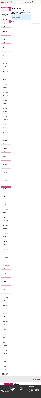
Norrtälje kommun (5, 185)
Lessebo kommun (5, 148)
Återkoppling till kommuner (4, 21)
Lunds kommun (4, 156)
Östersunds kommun (5, 302)
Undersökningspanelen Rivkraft (4, 371)
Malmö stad (4, 161)
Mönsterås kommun (5, 177)
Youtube (31, 391)
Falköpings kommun (5, 321)
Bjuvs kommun (4, 44)
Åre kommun (4, 294)
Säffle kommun (4, 236)
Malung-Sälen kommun (5, 342)
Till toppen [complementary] (16, 383)
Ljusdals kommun (5, 151)
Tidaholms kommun (5, 249)
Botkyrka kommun (5, 52)
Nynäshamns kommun (5, 350)
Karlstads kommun (5, 124)
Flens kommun (4, 68)
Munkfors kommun (5, 175)
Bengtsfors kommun (5, 39)
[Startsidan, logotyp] (34, 387)
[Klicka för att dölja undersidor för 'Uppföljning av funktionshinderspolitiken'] (10, 9)
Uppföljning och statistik (5, 7)
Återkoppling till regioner (5, 19)
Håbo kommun (4, 103)
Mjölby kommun (5, 167)
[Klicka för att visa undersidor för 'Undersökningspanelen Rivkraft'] (10, 371)
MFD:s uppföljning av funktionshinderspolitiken (5, 11)
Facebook (31, 389)
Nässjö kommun (5, 191)
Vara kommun (4, 273)
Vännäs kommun (5, 284)
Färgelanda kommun (5, 71)
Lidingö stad (4, 337)
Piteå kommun (4, 204)
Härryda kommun (5, 108)
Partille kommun (5, 201)
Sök (21, 2)
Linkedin (31, 390)
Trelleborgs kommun (5, 257)
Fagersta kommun (5, 63)
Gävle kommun (4, 79)
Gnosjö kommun (5, 74)
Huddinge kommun (5, 326)
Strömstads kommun (5, 228)
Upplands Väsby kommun (6, 265)
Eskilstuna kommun (5, 60)
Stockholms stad (5, 23)
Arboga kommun (5, 31)
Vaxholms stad (4, 276)
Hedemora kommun (5, 92)
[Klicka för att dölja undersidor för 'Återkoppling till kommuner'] (10, 21)
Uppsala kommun (5, 268)
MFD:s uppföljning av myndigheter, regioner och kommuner (5, 14)
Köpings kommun (5, 140)
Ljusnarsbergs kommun (5, 153)
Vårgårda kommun (5, 281)
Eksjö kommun (4, 58)
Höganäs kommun (5, 111)
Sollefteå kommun (5, 361)
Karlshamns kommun (5, 119)
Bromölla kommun (5, 313)
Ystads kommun (5, 292)
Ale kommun (4, 308)
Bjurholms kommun (5, 42)
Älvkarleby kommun (5, 297)
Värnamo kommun (5, 286)
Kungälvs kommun (5, 334)
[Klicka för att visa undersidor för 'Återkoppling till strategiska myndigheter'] (10, 17)
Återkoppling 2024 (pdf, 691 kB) (16, 17)
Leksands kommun (5, 145)
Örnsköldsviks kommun (5, 300)
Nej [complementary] (38, 379)
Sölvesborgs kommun (5, 244)
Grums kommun (5, 76)
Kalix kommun (4, 329)
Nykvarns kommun (5, 188)
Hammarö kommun (5, 87)
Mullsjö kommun (5, 172)
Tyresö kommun (5, 260)
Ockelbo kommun (5, 193)
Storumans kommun (5, 225)
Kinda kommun (4, 127)
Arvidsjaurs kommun (5, 34)
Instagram (37, 389)
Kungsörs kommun (5, 137)
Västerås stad (4, 289)
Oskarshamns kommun (5, 199)
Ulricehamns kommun (5, 262)
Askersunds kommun (5, 36)
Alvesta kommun (5, 28)
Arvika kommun (5, 310)
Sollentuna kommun (5, 220)
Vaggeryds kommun (5, 270)
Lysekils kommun (5, 159)
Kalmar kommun (5, 116)
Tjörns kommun (5, 252)
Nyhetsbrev (37, 390)
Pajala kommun (4, 366)
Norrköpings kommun (5, 183)
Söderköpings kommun (5, 241)
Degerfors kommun (5, 316)
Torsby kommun (5, 358)
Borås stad (4, 50)
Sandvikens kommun (5, 209)
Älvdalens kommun (5, 345)
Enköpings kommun (5, 318)
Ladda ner (34, 22)
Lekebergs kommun (5, 143)
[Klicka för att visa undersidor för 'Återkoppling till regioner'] (10, 19)
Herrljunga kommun (5, 95)
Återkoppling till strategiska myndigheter (5, 17)
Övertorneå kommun (5, 305)
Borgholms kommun (5, 47)
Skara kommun (4, 212)
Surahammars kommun (5, 233)
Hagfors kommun (5, 84)
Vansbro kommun (5, 353)
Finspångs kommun (5, 66)
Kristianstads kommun (5, 132)
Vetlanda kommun (5, 278)
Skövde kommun (5, 217)
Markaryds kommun (5, 164)
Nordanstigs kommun (5, 180)
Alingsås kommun (5, 26)
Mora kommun (4, 169)
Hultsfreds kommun (5, 100)
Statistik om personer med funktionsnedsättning (5, 374)
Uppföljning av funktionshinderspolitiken (5, 9)
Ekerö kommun (4, 369)
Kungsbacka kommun (5, 135)
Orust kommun (4, 196)
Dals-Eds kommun (5, 55)
